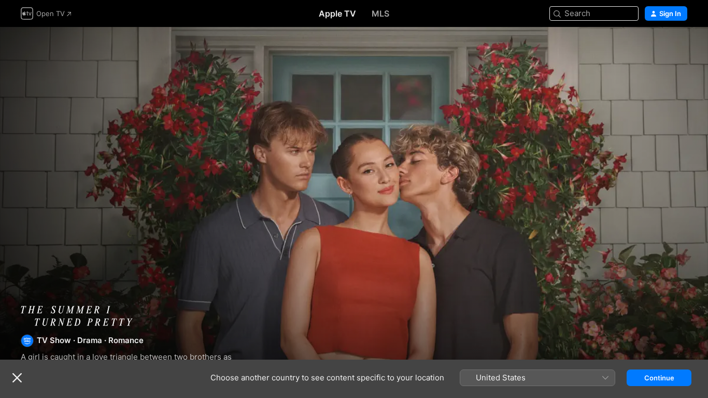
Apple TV (337, 13)
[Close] (17, 377)
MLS (380, 13)
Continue (659, 378)
